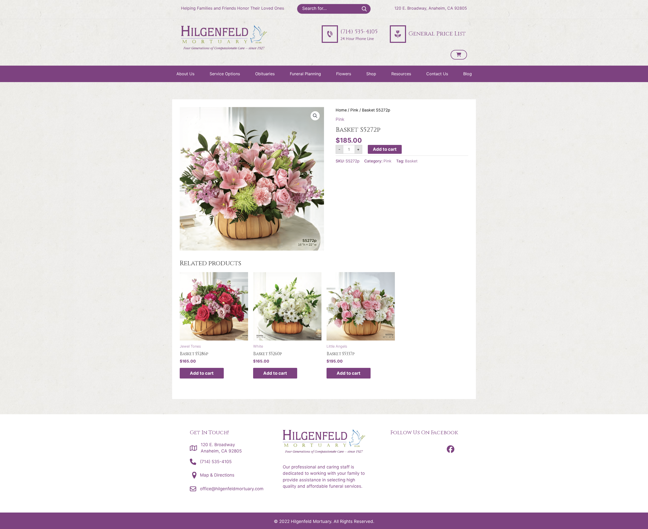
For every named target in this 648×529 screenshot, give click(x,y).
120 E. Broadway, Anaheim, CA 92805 (430, 8)
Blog (467, 73)
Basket (411, 161)
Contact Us (437, 73)
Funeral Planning (305, 73)
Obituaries (265, 73)
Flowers (343, 73)
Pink (354, 110)
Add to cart (385, 149)
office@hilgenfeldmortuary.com (232, 488)
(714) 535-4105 (216, 461)
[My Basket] (459, 55)
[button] (315, 115)
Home (341, 110)
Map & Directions (217, 475)
